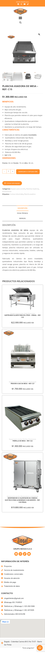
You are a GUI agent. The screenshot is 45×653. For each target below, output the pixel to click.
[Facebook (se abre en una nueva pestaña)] (18, 4)
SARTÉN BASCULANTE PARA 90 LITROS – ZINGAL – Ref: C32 (22, 316)
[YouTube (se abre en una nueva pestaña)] (24, 4)
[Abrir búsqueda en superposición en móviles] (20, 22)
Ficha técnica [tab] (22, 213)
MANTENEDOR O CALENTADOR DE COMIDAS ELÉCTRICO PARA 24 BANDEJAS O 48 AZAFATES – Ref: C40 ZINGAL (22, 500)
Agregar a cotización (27, 172)
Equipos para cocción (18, 189)
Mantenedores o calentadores (29, 496)
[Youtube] (29, 554)
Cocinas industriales (16, 194)
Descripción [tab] (22, 208)
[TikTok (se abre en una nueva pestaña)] (27, 4)
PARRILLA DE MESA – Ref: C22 (23, 441)
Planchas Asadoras (32, 189)
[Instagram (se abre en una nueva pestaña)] (21, 4)
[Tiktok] (25, 554)
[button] (20, 18)
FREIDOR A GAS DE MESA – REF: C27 (22, 383)
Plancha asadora (29, 194)
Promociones (6, 191)
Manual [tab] (22, 218)
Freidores (25, 382)
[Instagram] (20, 554)
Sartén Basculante (29, 313)
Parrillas (25, 439)
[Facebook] (16, 554)
